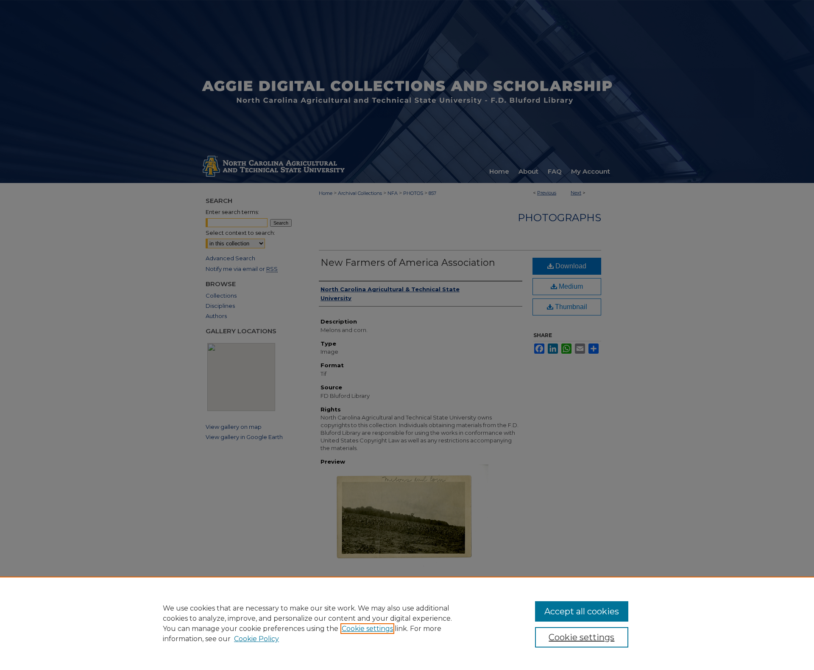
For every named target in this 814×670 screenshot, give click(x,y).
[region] (407, 623)
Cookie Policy (256, 639)
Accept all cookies (581, 611)
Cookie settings (367, 629)
